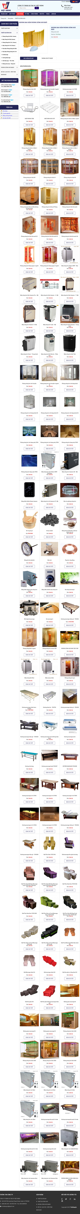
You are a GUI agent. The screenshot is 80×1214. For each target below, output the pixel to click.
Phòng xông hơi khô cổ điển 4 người (69, 148)
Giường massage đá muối (49, 1149)
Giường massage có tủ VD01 (29, 795)
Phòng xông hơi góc (70, 678)
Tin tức (42, 14)
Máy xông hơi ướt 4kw (29, 1090)
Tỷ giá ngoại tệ (6, 113)
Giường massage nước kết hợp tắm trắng (50, 737)
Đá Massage (5, 54)
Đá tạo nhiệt (49, 530)
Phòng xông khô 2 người (29, 648)
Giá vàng (4, 111)
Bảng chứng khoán (7, 115)
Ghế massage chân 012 (49, 972)
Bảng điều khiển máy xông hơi (49, 589)
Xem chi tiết (29, 95)
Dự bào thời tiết (6, 118)
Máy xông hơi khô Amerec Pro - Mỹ (29, 295)
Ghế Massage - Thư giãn (8, 60)
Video (48, 14)
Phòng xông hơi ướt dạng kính (70, 383)
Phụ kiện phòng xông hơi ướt (9, 51)
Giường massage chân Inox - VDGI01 (29, 708)
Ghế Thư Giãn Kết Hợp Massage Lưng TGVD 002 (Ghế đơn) (29, 884)
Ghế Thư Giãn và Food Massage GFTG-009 (50, 943)
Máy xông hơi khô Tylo (70, 354)
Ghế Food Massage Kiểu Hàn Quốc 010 (70, 943)
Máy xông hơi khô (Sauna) (8, 39)
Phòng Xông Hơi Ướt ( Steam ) (9, 42)
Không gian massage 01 (70, 1001)
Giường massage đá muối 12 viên (29, 1149)
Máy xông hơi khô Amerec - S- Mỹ (49, 295)
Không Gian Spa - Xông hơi (8, 63)
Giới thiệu (12, 14)
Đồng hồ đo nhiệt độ (29, 560)
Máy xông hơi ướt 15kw (29, 1119)
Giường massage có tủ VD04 (29, 825)
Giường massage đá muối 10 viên (69, 1119)
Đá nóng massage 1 (70, 589)
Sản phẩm (20, 14)
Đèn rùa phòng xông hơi (70, 501)
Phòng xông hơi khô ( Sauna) (9, 36)
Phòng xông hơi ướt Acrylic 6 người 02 (49, 89)
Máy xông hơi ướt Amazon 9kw (49, 1178)
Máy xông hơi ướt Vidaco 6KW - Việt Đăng (49, 472)
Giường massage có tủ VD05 (70, 89)
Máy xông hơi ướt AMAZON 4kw (69, 1149)
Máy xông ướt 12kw (70, 1090)
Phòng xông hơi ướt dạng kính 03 (49, 413)
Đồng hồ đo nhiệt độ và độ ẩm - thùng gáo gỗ (70, 531)
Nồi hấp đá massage (29, 619)
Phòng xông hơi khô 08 (29, 177)
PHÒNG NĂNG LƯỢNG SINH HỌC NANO (69, 1179)
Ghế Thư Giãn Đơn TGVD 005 (29, 913)
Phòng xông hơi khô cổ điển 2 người (29, 148)
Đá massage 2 (49, 619)
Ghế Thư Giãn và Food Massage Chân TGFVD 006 (50, 914)
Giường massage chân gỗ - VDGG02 (70, 707)
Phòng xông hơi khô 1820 (29, 1060)
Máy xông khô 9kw (29, 678)
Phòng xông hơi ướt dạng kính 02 (29, 413)
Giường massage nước (70, 736)
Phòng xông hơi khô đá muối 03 (49, 236)
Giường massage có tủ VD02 (49, 795)
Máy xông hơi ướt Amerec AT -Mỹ (49, 501)
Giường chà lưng (29, 766)
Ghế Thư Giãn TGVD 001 (50, 854)
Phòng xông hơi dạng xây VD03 (70, 442)
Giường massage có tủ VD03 (70, 795)
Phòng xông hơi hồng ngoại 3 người (49, 265)
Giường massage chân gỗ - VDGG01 (70, 619)
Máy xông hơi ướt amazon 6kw (29, 1178)
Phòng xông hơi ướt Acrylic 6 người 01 (49, 384)
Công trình (34, 14)
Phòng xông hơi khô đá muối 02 (29, 236)
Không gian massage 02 (29, 1031)
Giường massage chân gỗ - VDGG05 (29, 854)
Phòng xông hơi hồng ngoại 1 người (29, 265)
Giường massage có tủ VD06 (49, 825)
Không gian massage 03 (49, 1031)
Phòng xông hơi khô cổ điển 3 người (49, 148)
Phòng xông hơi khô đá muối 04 (70, 236)
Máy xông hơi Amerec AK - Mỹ (70, 472)
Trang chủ (4, 14)
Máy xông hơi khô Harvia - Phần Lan (49, 354)
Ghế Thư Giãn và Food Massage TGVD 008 (29, 943)
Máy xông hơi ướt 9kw (49, 1090)
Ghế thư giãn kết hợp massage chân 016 (49, 1002)
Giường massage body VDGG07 (49, 766)
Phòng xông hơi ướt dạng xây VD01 (29, 442)
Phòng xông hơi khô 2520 (49, 1060)
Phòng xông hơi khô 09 (70, 177)
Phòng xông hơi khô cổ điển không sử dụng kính (29, 207)
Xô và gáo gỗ (29, 530)
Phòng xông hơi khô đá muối (69, 207)
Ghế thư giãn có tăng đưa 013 (69, 972)
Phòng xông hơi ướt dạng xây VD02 (49, 442)
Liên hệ (53, 14)
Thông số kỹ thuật (47, 58)
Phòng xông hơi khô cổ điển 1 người (70, 118)
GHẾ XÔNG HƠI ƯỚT (49, 118)
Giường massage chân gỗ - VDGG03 (29, 736)
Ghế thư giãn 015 (29, 1001)
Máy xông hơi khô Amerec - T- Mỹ (69, 295)
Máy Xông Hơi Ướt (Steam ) (8, 45)
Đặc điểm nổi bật (29, 58)
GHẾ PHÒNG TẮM (29, 118)
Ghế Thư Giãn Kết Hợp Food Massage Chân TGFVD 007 (70, 914)
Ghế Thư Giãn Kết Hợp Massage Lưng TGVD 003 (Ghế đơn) (49, 884)
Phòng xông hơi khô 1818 (69, 1060)
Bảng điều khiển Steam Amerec (29, 501)
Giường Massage (6, 57)
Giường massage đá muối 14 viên (49, 1119)
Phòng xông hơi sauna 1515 (49, 648)
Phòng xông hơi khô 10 (49, 177)
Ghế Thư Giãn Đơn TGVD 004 (69, 884)
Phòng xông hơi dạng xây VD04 (29, 472)
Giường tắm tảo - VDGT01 (49, 707)
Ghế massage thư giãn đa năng (70, 854)
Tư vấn (27, 14)
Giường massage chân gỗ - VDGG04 (70, 825)
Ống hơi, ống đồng (69, 560)
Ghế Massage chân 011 (29, 972)
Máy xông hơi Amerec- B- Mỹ (29, 324)
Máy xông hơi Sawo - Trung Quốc (29, 354)
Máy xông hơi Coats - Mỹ (49, 324)
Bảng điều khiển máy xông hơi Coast (29, 590)
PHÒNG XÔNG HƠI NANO (44, 1204)
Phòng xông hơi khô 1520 (69, 1031)
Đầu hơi (50, 560)
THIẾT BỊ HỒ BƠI (41, 1198)
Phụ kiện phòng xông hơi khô (9, 48)
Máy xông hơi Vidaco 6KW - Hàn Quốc (69, 266)
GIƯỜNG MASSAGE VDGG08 (70, 766)
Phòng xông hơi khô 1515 (29, 89)
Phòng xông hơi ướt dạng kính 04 (69, 413)
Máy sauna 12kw (49, 678)
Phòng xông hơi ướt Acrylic (29, 383)
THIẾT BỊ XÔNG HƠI (42, 1201)
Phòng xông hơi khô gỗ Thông (49, 207)
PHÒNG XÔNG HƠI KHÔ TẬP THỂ (69, 648)
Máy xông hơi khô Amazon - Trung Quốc (70, 325)
